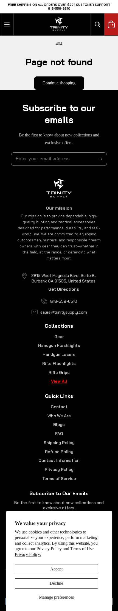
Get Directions (63, 289)
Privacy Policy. (28, 554)
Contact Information (59, 460)
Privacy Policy (59, 469)
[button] (7, 24)
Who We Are (59, 415)
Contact (59, 406)
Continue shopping (59, 83)
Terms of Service (59, 478)
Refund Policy (59, 451)
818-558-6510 (63, 301)
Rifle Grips (59, 372)
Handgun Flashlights (59, 345)
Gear (59, 336)
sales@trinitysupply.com (63, 312)
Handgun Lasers (59, 354)
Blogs (59, 424)
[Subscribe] (100, 159)
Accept (56, 569)
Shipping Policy (59, 442)
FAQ (59, 433)
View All (59, 381)
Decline (56, 583)
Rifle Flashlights (59, 363)
